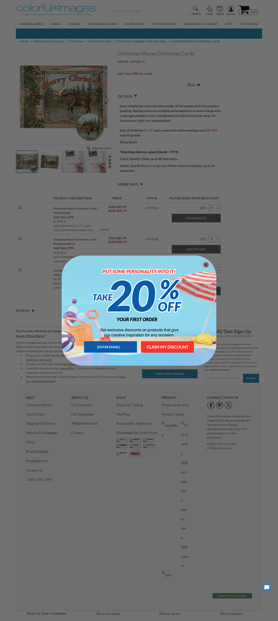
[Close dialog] (206, 265)
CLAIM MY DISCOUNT (167, 347)
